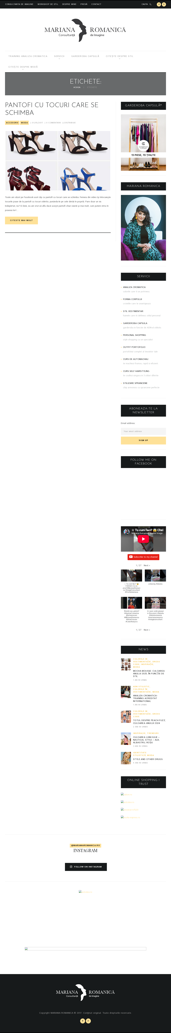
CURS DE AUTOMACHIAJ (135, 359)
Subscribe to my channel (146, 557)
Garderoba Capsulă (85, 56)
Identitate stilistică (139, 754)
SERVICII (59, 56)
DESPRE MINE (69, 4)
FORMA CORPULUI (132, 299)
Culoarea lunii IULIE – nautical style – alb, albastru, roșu (146, 740)
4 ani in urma (140, 762)
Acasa (76, 87)
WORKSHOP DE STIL (48, 4)
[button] (147, 565)
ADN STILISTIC (141, 686)
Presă (83, 4)
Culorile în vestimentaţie (142, 660)
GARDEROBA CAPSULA (135, 323)
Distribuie (70, 122)
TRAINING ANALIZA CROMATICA (27, 56)
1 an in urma (140, 680)
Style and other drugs (148, 759)
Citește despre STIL (119, 56)
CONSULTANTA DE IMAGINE (19, 4)
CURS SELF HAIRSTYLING (136, 371)
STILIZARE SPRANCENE (135, 383)
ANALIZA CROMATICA (134, 287)
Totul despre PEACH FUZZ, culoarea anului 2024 (149, 722)
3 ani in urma (140, 746)
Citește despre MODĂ (23, 67)
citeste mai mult (21, 220)
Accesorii (12, 122)
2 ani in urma (140, 726)
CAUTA (145, 4)
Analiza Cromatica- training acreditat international (145, 698)
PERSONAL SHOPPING (134, 335)
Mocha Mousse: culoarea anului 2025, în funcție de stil (149, 673)
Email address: (128, 423)
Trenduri (153, 733)
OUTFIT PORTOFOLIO (134, 347)
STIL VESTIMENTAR (133, 311)
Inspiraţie (147, 664)
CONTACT (96, 4)
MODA (24, 122)
